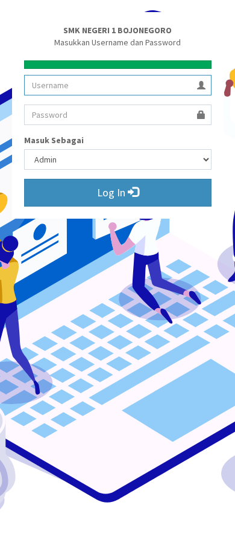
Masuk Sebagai (54, 140)
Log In (112, 192)
